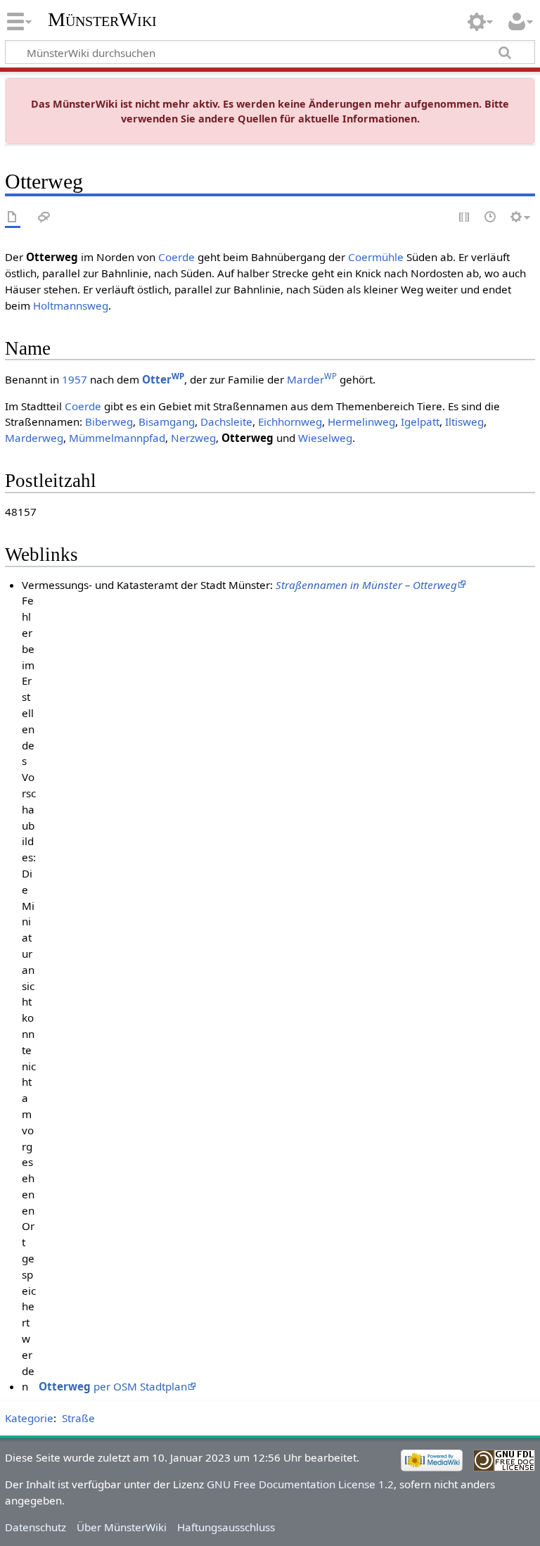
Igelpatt (420, 421)
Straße (78, 1418)
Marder (312, 379)
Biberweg (109, 421)
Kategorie (29, 1418)
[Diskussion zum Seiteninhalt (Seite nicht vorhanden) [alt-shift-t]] (44, 218)
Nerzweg (193, 438)
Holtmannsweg (70, 305)
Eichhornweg (290, 421)
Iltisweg (464, 421)
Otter (163, 379)
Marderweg (34, 438)
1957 (74, 379)
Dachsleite (226, 421)
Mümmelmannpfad (117, 438)
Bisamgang (167, 421)
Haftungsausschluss (226, 1527)
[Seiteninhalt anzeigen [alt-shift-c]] (12, 218)
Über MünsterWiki (122, 1527)
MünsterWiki (102, 19)
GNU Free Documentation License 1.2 (300, 1484)
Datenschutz (35, 1527)
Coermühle (376, 257)
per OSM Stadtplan (113, 1386)
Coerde (176, 257)
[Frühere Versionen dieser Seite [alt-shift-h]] (491, 218)
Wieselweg (325, 438)
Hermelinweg (361, 421)
